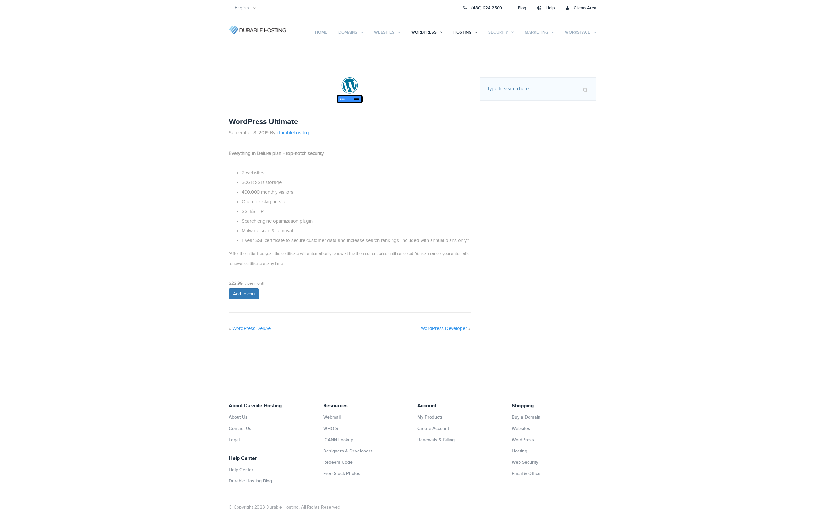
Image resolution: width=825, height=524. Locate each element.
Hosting (462, 32)
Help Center (241, 469)
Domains (347, 32)
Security (498, 32)
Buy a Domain (526, 417)
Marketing (536, 32)
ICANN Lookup (338, 439)
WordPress (424, 32)
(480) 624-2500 (486, 8)
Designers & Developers (348, 451)
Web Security (525, 462)
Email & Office (526, 473)
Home (321, 32)
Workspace (577, 32)
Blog (522, 8)
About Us (238, 417)
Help (550, 8)
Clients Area (585, 8)
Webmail (332, 417)
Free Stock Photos (341, 473)
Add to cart (244, 293)
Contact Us (240, 428)
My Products (430, 417)
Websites (384, 32)
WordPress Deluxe (251, 328)
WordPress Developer (444, 328)
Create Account (433, 428)
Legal (234, 439)
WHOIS (330, 428)
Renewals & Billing (436, 439)
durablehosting (293, 133)
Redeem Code (338, 462)
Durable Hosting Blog (250, 481)
